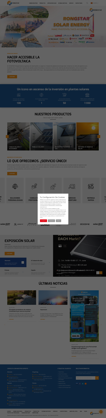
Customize (51, 220)
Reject (58, 220)
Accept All (43, 220)
